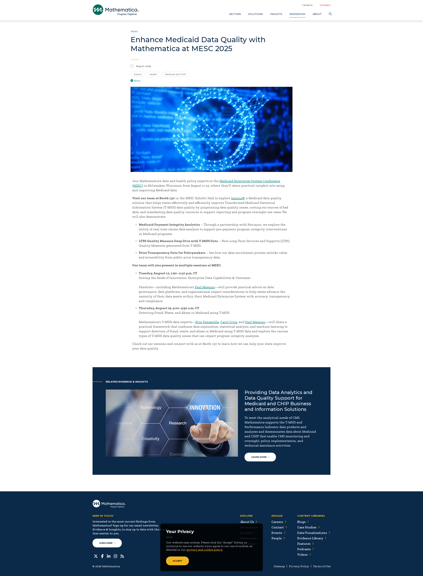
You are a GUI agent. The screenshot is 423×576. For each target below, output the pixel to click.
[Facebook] (102, 556)
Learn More (259, 457)
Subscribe (106, 543)
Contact (325, 5)
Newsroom (297, 14)
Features (303, 544)
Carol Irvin (228, 322)
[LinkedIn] (108, 556)
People (276, 538)
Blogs (301, 522)
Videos (302, 554)
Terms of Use (321, 566)
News (134, 31)
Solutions (255, 14)
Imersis (138, 74)
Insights (276, 14)
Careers (307, 5)
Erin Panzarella (207, 322)
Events (276, 533)
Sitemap (279, 566)
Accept (177, 560)
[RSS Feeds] (122, 556)
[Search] (330, 14)
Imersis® (238, 198)
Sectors (235, 14)
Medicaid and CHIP (175, 74)
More (137, 80)
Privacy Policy (299, 566)
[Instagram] (115, 556)
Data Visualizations (312, 533)
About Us (247, 522)
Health (153, 74)
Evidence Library (310, 538)
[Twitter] (96, 556)
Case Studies (306, 527)
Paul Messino (205, 287)
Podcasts (304, 549)
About (317, 14)
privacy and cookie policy (205, 550)
